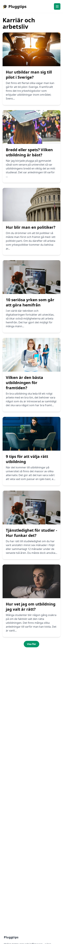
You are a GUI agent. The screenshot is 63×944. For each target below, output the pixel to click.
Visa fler (31, 644)
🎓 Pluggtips (14, 6)
